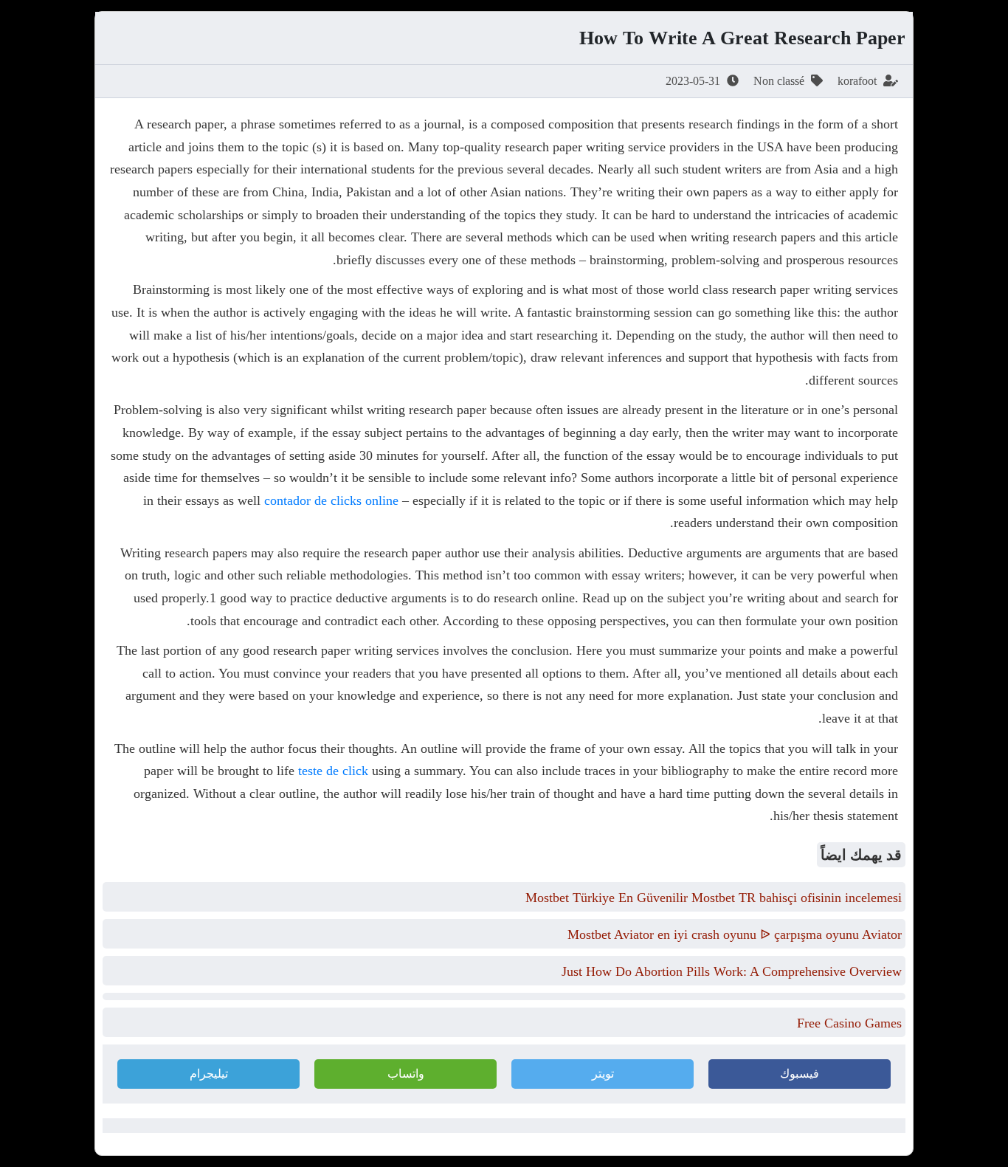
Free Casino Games (849, 1023)
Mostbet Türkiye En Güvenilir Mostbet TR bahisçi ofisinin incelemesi (713, 897)
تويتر (603, 1073)
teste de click (333, 770)
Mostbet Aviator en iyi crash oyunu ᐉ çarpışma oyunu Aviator (734, 934)
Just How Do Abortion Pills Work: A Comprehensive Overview (732, 971)
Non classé (778, 81)
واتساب (405, 1073)
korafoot (857, 81)
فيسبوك (799, 1073)
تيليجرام (209, 1073)
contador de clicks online (331, 500)
